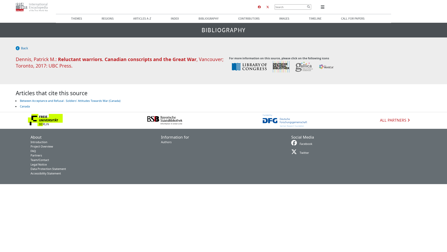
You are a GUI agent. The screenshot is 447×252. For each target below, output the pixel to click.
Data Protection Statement (48, 169)
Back (24, 48)
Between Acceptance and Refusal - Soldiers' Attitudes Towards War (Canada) (70, 101)
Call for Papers (353, 18)
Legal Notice (39, 164)
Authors (166, 142)
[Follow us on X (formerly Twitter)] (267, 7)
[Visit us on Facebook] (259, 7)
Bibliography (209, 18)
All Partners (393, 120)
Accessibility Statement (46, 173)
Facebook (306, 144)
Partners (36, 155)
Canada (25, 106)
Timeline (315, 18)
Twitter (304, 153)
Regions (108, 18)
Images (284, 18)
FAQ (33, 151)
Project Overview (42, 146)
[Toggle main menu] (323, 7)
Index (175, 18)
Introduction (39, 142)
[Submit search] (308, 6)
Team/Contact (40, 160)
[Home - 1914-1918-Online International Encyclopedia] (33, 7)
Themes (76, 18)
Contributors (249, 18)
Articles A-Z (142, 18)
